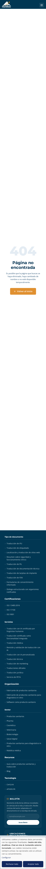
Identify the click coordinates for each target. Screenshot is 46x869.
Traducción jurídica (15, 672)
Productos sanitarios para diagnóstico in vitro (24, 744)
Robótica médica (14, 750)
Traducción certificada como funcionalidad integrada (19, 637)
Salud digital (12, 739)
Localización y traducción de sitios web (23, 552)
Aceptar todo (33, 864)
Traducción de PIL (14, 564)
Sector (8, 710)
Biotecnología (12, 734)
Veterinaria (11, 730)
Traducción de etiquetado (18, 548)
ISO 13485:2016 (13, 605)
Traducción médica (15, 643)
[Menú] (41, 5)
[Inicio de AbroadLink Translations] (6, 4)
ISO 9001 (10, 614)
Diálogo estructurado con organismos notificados (23, 590)
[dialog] (23, 853)
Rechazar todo (12, 864)
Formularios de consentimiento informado (20, 583)
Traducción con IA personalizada (21, 654)
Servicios (9, 622)
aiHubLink (11, 789)
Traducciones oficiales (16, 668)
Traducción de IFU (14, 543)
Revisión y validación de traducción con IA (23, 648)
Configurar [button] (6, 857)
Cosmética (11, 725)
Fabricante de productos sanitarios (22, 690)
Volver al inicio (24, 291)
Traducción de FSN (15, 577)
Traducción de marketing (17, 663)
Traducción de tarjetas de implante (22, 573)
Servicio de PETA (14, 677)
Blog (8, 771)
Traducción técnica (15, 659)
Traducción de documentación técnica (23, 568)
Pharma (10, 721)
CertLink (10, 784)
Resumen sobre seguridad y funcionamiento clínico (19, 558)
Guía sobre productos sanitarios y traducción (21, 765)
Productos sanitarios (15, 716)
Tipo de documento (14, 537)
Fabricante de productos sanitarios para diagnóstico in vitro (24, 696)
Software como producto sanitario (21, 702)
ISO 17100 (11, 610)
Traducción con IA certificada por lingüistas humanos (21, 629)
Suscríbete (23, 822)
